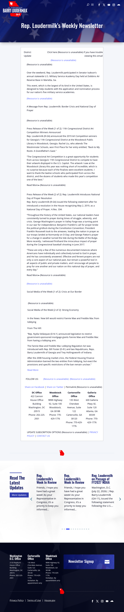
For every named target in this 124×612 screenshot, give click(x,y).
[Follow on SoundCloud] (118, 4)
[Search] (88, 5)
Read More (32, 369)
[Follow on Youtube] (108, 4)
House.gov (49, 600)
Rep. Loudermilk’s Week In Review (47, 479)
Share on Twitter (55, 387)
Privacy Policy (17, 600)
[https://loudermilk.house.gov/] (15, 9)
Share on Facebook (34, 387)
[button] (120, 499)
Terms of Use (34, 600)
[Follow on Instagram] (113, 4)
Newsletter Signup (81, 561)
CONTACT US (43, 435)
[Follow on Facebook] (99, 4)
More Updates (19, 494)
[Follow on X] (104, 4)
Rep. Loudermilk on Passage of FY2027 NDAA (102, 479)
